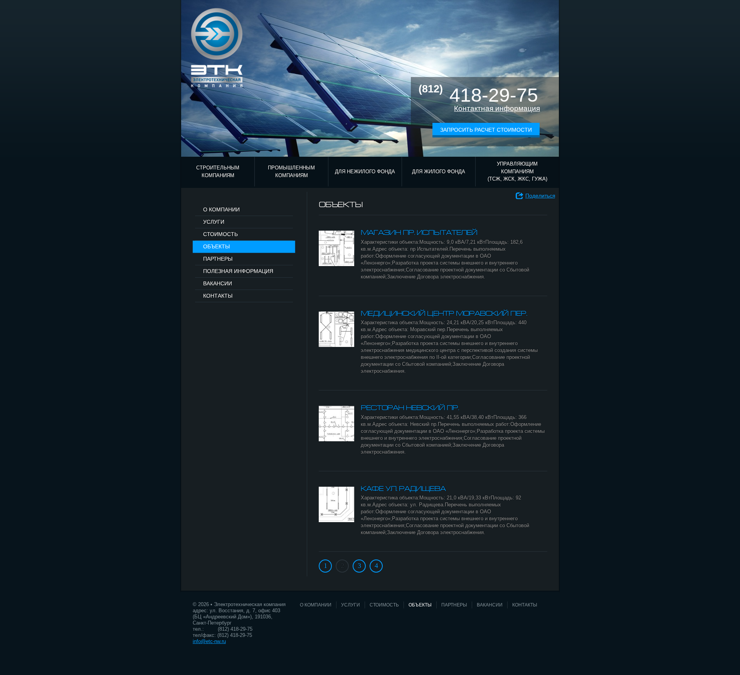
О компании (221, 209)
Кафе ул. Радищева (403, 489)
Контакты (217, 296)
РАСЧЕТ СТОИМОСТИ (232, 197)
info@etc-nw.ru (209, 641)
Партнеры (217, 259)
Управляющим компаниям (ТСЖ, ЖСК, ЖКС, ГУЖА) (517, 171)
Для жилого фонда (438, 171)
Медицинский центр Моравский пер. (444, 314)
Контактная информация (497, 108)
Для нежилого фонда (365, 171)
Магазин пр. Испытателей (419, 233)
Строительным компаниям (217, 171)
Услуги (213, 222)
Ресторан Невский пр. (410, 408)
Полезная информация (238, 271)
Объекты (216, 246)
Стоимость (220, 234)
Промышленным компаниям (291, 171)
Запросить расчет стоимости (486, 130)
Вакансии (217, 283)
